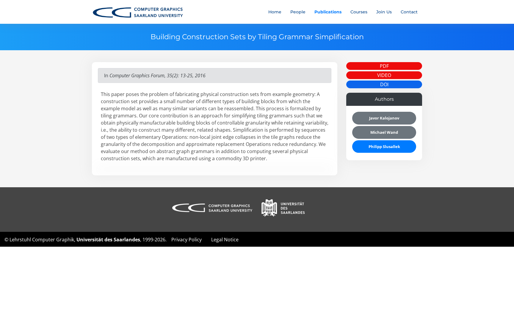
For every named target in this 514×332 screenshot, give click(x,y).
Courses (358, 12)
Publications (327, 12)
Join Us (384, 12)
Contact (409, 12)
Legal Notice (225, 239)
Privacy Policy (186, 239)
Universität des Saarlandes (108, 239)
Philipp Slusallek (384, 146)
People (297, 12)
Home (274, 12)
